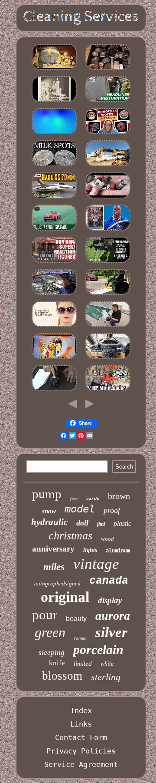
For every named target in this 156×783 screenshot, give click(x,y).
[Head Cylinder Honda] (54, 294)
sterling (105, 676)
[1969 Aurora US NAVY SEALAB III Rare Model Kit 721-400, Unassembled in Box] (54, 198)
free (74, 498)
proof (112, 510)
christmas (70, 535)
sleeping (52, 652)
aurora (112, 615)
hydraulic (49, 522)
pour (44, 614)
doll (82, 523)
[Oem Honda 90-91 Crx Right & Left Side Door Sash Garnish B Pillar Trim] (108, 101)
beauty (76, 618)
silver (111, 632)
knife (57, 663)
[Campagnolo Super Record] (108, 262)
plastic (122, 523)
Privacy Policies (81, 751)
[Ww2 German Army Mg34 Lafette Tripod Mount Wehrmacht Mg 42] (108, 198)
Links (81, 724)
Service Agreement (81, 764)
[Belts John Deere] (108, 294)
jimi (101, 524)
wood (107, 538)
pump (47, 494)
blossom (62, 675)
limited (83, 663)
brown (119, 496)
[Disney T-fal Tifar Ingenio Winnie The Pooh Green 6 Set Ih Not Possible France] (54, 358)
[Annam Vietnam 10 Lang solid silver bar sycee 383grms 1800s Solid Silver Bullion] (108, 69)
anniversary (53, 548)
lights (90, 550)
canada (108, 581)
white (107, 664)
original (65, 597)
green (50, 632)
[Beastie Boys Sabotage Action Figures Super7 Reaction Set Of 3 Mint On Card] (54, 262)
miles (54, 567)
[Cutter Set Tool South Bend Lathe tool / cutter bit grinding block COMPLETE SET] (54, 101)
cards (92, 498)
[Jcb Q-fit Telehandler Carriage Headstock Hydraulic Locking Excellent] (108, 166)
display (110, 600)
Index (81, 710)
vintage (96, 563)
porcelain (98, 649)
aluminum (118, 551)
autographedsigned (57, 583)
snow (49, 511)
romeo (80, 638)
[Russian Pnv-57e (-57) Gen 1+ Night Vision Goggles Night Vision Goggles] (54, 69)
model (80, 509)
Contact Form (81, 737)
